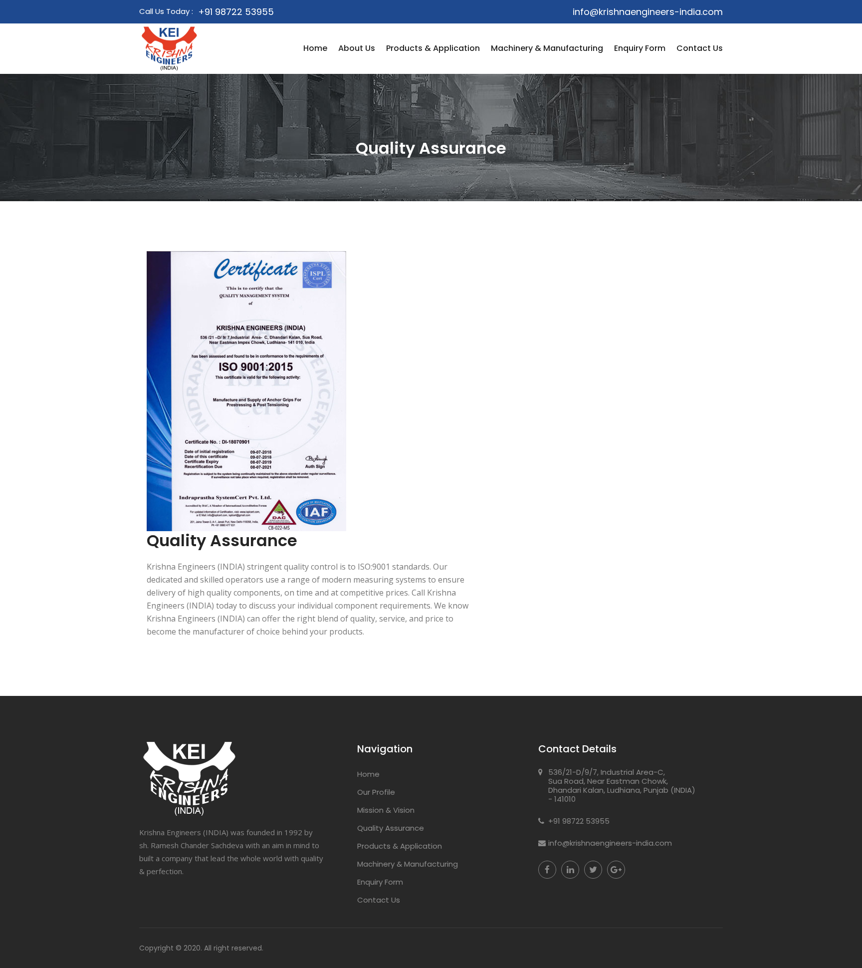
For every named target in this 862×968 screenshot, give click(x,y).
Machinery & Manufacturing (547, 48)
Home (315, 48)
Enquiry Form (639, 48)
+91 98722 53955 (236, 11)
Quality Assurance (390, 828)
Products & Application (433, 48)
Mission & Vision (386, 810)
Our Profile (376, 792)
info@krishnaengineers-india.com (648, 11)
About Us (356, 48)
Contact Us (699, 48)
